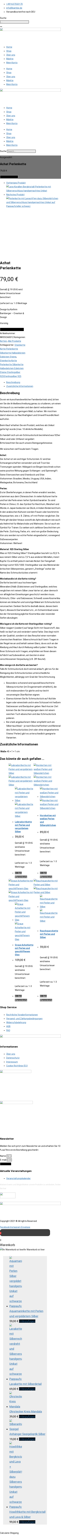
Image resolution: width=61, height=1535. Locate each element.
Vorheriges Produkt (16, 183)
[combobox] (14, 22)
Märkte (9, 59)
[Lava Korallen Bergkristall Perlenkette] (33, 190)
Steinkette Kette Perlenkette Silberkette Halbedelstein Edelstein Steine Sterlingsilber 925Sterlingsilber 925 (12, 368)
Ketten (3, 341)
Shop (8, 51)
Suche (3, 151)
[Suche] (1, 26)
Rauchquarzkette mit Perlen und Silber (49, 934)
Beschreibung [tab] (13, 382)
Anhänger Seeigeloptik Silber (27, 1434)
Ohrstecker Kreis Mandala (25, 1411)
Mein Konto (12, 62)
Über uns (10, 55)
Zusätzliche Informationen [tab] (19, 386)
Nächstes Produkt (15, 194)
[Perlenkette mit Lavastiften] (33, 206)
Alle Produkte (14, 341)
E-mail (3, 1160)
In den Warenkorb (9, 177)
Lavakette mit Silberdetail (25, 1384)
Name (3, 1156)
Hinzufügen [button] (27, 1321)
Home (9, 47)
